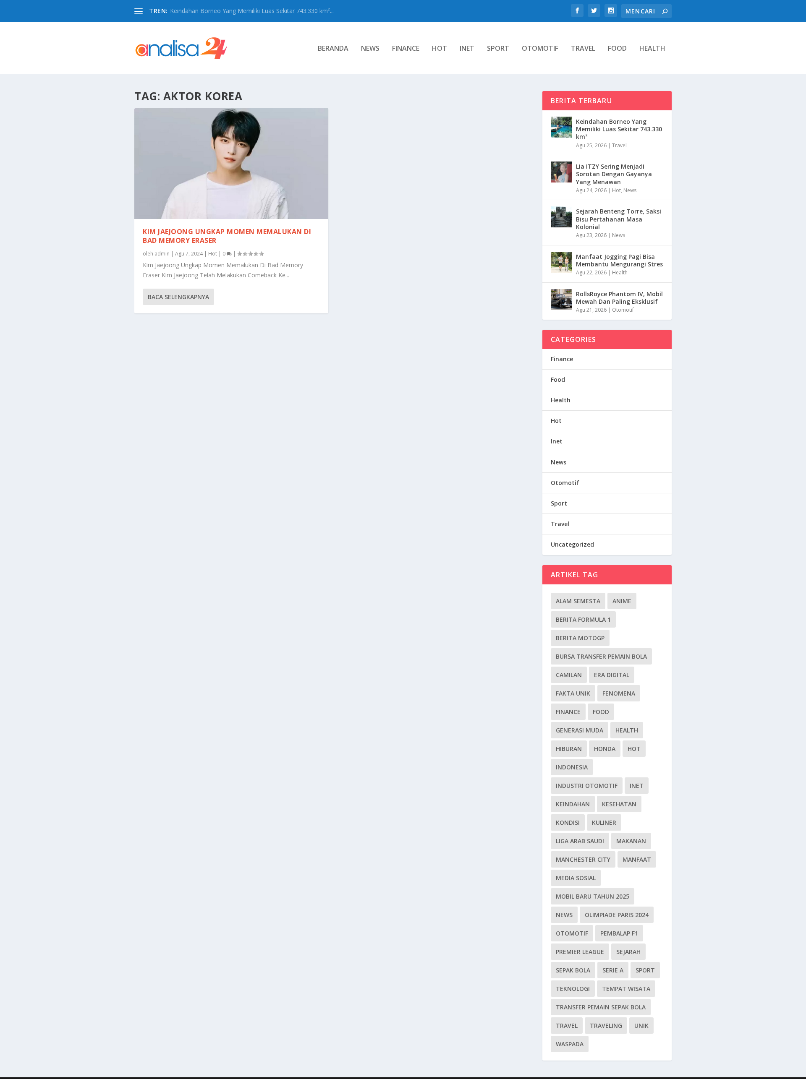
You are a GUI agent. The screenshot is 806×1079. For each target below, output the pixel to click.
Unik (641, 1025)
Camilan (569, 675)
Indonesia (572, 767)
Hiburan (569, 749)
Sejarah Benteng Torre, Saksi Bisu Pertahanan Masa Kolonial (618, 218)
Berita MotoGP (580, 638)
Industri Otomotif (587, 786)
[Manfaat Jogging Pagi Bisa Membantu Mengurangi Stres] (561, 262)
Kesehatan (619, 804)
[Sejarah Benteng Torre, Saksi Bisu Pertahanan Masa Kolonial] (561, 216)
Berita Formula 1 (583, 619)
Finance (405, 49)
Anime (621, 601)
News (370, 49)
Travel (583, 49)
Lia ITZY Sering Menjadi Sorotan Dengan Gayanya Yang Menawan (614, 173)
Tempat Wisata (626, 989)
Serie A (612, 970)
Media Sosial (576, 878)
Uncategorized (572, 544)
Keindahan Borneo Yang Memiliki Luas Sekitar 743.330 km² (619, 129)
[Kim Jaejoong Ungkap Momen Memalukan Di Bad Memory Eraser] (231, 163)
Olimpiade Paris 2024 (617, 915)
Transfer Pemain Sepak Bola (601, 1007)
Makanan (631, 841)
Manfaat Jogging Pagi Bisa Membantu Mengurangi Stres (619, 260)
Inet (467, 49)
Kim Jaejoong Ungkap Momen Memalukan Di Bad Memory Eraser (227, 236)
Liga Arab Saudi (580, 841)
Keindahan (573, 804)
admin (162, 253)
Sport (498, 49)
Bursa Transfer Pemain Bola (601, 656)
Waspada (570, 1044)
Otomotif (540, 49)
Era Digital (611, 675)
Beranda (333, 49)
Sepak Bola (573, 970)
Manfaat (637, 859)
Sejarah (628, 952)
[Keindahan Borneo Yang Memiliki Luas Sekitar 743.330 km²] (561, 127)
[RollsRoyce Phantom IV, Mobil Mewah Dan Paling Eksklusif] (561, 299)
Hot (439, 49)
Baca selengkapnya (178, 297)
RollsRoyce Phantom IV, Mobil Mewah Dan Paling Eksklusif (619, 297)
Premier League (580, 952)
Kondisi (568, 822)
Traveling (606, 1025)
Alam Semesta (578, 601)
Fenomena (618, 693)
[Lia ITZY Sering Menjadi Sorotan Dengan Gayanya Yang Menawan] (561, 172)
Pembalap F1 (619, 933)
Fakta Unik (573, 693)
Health (652, 49)
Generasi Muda (579, 730)
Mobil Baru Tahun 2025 (592, 896)
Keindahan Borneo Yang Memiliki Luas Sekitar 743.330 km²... (252, 11)
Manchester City (583, 859)
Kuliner (604, 822)
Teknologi (573, 989)
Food (617, 49)
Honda (604, 749)
